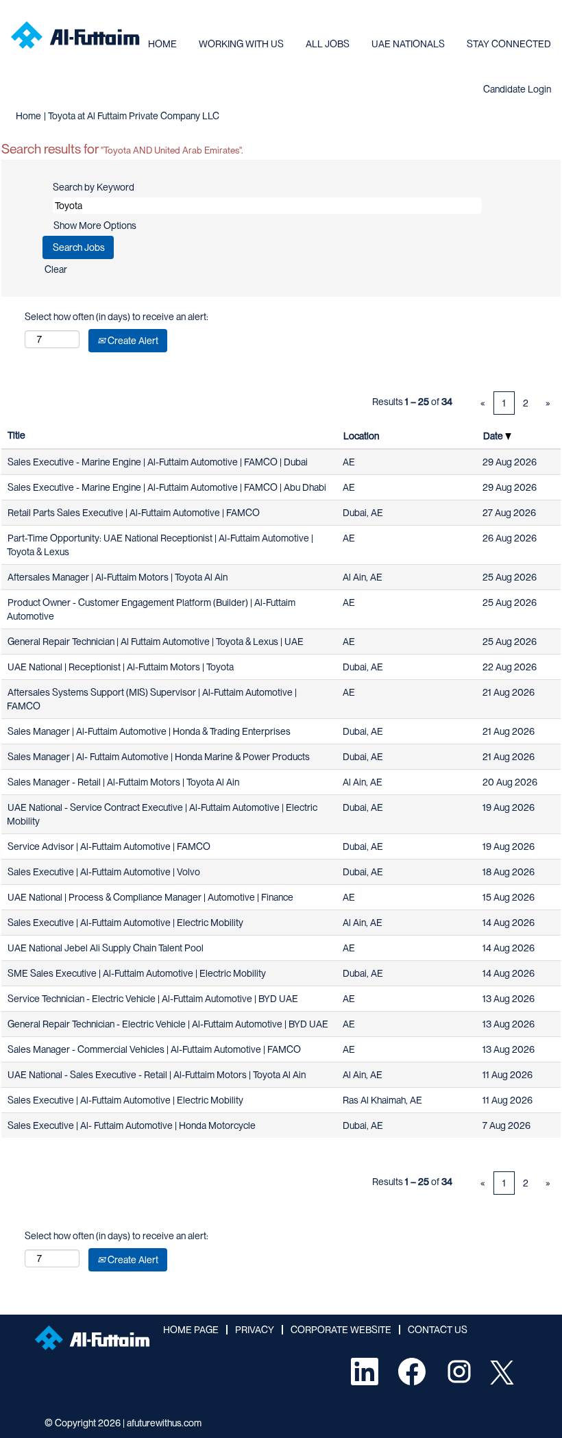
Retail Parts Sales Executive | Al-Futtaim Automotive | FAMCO (134, 512)
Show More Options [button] (94, 225)
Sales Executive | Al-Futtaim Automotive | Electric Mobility (125, 922)
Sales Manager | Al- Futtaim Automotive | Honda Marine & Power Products (159, 756)
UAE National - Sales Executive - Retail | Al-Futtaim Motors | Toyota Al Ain (157, 1074)
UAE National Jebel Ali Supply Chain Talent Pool (106, 947)
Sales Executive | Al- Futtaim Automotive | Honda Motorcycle (132, 1125)
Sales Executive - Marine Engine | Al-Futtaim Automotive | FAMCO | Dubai (158, 461)
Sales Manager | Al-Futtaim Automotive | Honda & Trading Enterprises (149, 731)
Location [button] (361, 435)
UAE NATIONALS (408, 43)
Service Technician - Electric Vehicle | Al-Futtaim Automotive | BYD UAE (153, 998)
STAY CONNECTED (509, 43)
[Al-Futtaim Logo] (92, 1338)
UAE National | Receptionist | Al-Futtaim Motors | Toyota (121, 666)
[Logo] (75, 35)
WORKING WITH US (241, 43)
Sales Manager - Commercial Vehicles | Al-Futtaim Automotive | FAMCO (154, 1049)
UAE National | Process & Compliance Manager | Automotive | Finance (150, 897)
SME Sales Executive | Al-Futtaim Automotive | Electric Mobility (137, 973)
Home (28, 115)
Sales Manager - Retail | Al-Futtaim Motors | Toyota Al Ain (123, 782)
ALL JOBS (328, 43)
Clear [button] (56, 269)
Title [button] (16, 435)
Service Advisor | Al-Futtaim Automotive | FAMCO (109, 846)
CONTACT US (437, 1329)
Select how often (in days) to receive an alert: (116, 316)
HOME (162, 43)
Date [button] (494, 435)
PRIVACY (254, 1329)
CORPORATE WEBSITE (341, 1329)
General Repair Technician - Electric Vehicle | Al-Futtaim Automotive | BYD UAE (168, 1024)
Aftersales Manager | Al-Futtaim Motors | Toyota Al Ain (118, 577)
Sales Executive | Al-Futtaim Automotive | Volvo (104, 871)
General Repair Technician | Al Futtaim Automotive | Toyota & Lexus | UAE (156, 641)
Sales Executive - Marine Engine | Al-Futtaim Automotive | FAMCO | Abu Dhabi (167, 487)
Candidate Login (517, 89)
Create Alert (132, 340)
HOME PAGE (191, 1329)
